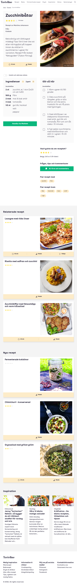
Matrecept (7, 565)
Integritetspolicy (27, 572)
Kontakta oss (62, 565)
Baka (23, 2)
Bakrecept (7, 567)
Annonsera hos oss (64, 567)
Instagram (43, 570)
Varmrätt (50, 191)
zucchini (44, 181)
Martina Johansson (21, 25)
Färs (51, 181)
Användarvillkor (27, 570)
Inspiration (51, 2)
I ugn (43, 195)
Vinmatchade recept (34, 2)
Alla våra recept (9, 572)
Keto (58, 191)
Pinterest (42, 567)
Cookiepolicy (26, 567)
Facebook (43, 572)
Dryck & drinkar (9, 570)
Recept (17, 2)
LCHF (65, 191)
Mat (43, 191)
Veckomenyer (67, 2)
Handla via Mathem (20, 124)
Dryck (44, 2)
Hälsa (59, 2)
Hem (4, 7)
